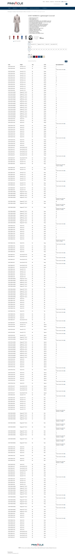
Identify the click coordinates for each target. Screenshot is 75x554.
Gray (32, 57)
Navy (34, 57)
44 (43, 49)
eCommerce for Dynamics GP (13, 553)
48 (48, 49)
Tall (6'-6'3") (47, 44)
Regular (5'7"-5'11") (41, 44)
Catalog (14, 11)
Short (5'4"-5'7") (33, 44)
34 (31, 49)
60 (63, 49)
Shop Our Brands (23, 8)
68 (29, 51)
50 (51, 49)
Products (15, 8)
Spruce (41, 57)
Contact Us (52, 1)
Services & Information (34, 8)
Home (44, 1)
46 (46, 49)
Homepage (10, 11)
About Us (47, 1)
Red (36, 57)
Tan (44, 57)
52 (53, 49)
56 (58, 49)
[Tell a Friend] (66, 61)
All (29, 44)
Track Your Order (58, 1)
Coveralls (28, 11)
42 (41, 49)
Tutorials (44, 8)
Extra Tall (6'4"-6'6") (54, 44)
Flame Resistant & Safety (21, 11)
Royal (39, 57)
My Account (65, 1)
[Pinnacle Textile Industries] (15, 3)
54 (56, 49)
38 (36, 49)
